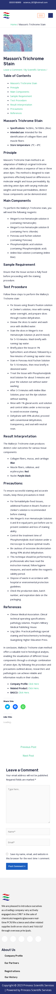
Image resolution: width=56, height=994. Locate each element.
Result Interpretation (21, 104)
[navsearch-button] (50, 15)
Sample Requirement (21, 96)
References (16, 113)
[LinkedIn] (28, 6)
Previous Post (28, 747)
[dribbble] (30, 939)
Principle (14, 87)
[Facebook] (18, 6)
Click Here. (24, 692)
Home (13, 24)
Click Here (34, 683)
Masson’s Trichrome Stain (23, 83)
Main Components (19, 91)
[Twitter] (13, 939)
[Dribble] (34, 6)
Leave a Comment (12, 69)
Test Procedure (18, 100)
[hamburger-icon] (40, 15)
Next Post (28, 755)
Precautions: (16, 108)
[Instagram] (39, 6)
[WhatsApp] (23, 6)
